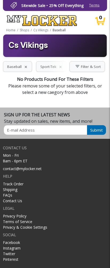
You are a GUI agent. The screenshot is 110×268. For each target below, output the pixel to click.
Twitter (9, 253)
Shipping (10, 189)
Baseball (17, 66)
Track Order (13, 183)
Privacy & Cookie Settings (25, 227)
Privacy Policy (14, 216)
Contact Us (12, 200)
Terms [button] (94, 5)
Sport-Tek (51, 66)
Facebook (11, 242)
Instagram (12, 248)
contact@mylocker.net (22, 168)
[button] (87, 66)
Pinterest (10, 259)
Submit (96, 130)
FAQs (7, 195)
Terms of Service (17, 221)
